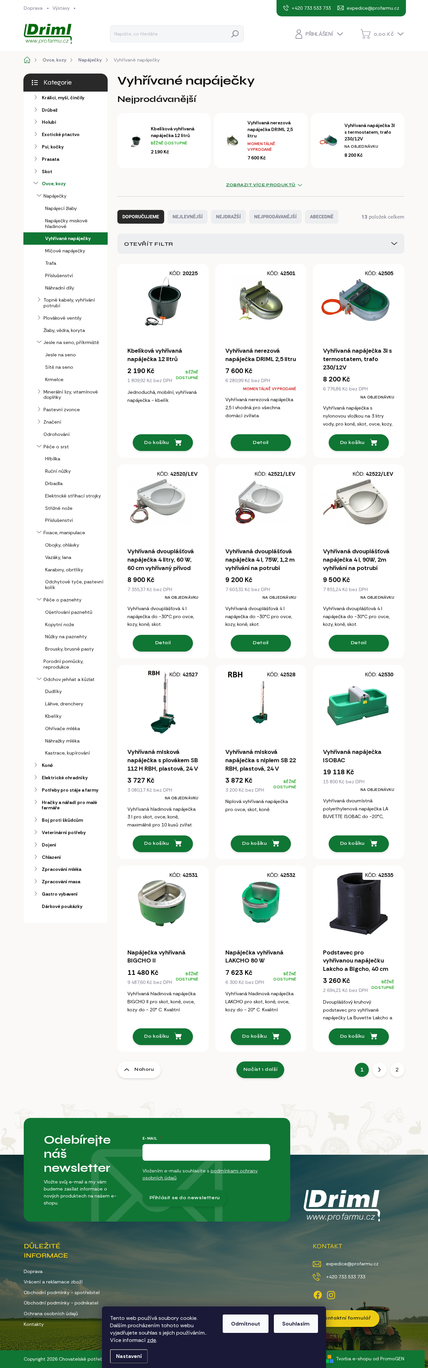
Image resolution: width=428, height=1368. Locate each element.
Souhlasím (296, 1323)
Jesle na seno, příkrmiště (71, 342)
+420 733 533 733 (345, 1277)
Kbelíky (53, 716)
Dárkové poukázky (62, 906)
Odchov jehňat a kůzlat (69, 679)
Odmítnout (245, 1323)
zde (151, 1340)
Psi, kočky (53, 147)
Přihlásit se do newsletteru (184, 1198)
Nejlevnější (188, 216)
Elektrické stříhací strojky (73, 496)
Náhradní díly (59, 288)
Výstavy (61, 8)
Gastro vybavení (60, 894)
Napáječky (55, 196)
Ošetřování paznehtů (68, 612)
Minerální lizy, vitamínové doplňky (70, 395)
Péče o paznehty (62, 600)
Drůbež (50, 110)
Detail (261, 442)
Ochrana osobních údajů (51, 1313)
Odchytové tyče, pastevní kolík (74, 584)
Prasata (50, 159)
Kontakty (34, 1324)
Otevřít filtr (148, 244)
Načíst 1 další (260, 1069)
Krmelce (54, 379)
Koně (47, 765)
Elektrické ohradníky (65, 778)
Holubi (49, 122)
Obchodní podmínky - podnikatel (61, 1303)
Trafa (50, 263)
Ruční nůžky (58, 471)
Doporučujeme (140, 216)
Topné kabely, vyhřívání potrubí (69, 303)
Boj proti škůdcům (62, 820)
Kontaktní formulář (346, 1318)
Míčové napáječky (65, 251)
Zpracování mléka (61, 869)
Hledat (235, 33)
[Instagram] (331, 1294)
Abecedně (321, 216)
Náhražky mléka (62, 741)
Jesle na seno (60, 355)
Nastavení (129, 1356)
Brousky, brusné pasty (69, 649)
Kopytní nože (59, 624)
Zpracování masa (61, 882)
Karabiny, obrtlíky (64, 570)
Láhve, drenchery (64, 704)
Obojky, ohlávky (62, 545)
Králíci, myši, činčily (63, 98)
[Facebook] (318, 1294)
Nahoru (144, 1069)
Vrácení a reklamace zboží (53, 1282)
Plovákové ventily (62, 318)
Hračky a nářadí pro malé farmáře (69, 805)
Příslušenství (59, 275)
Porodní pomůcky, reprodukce (63, 664)
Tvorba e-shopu (353, 1359)
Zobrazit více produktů (261, 185)
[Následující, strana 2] (379, 1070)
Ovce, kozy (54, 184)
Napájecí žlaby (61, 208)
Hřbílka (52, 459)
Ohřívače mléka (62, 728)
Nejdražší (228, 216)
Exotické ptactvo (61, 134)
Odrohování (56, 434)
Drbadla (54, 483)
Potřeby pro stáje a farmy (70, 790)
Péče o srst (56, 447)
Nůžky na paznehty (66, 637)
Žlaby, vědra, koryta (64, 330)
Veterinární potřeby (64, 832)
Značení (52, 422)
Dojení (49, 845)
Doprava (33, 8)
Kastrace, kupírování (67, 753)
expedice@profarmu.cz (352, 1264)
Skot (47, 171)
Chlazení (51, 857)
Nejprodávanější (275, 216)
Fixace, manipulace (64, 533)
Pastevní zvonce (61, 410)
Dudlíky (53, 691)
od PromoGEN (388, 1359)
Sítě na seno (59, 367)
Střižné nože (59, 508)
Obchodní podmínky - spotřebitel (62, 1292)
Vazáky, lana (58, 557)
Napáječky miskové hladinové (66, 223)
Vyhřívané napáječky (68, 238)
